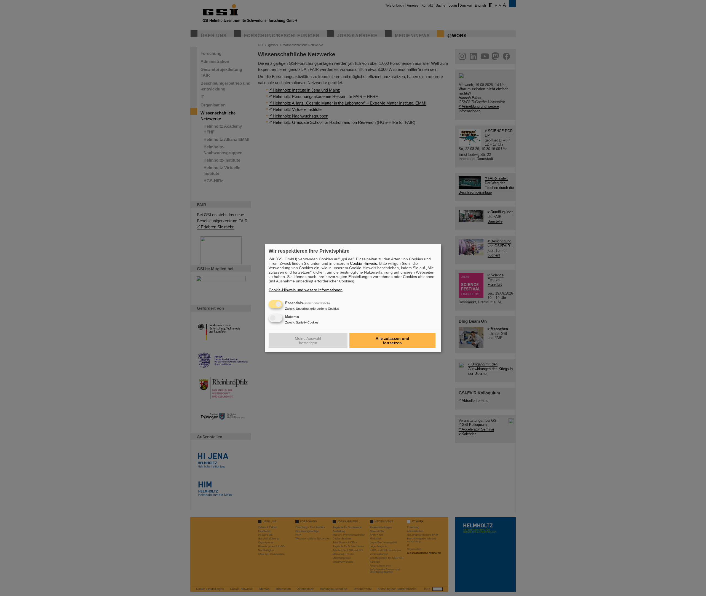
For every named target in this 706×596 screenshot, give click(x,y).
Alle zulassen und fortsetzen (392, 340)
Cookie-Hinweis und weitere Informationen (306, 290)
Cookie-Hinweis (363, 263)
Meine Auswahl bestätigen (308, 340)
